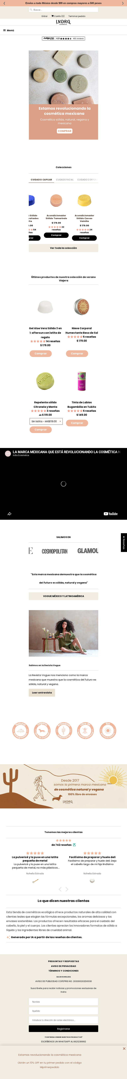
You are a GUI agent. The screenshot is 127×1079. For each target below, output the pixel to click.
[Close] (124, 1048)
